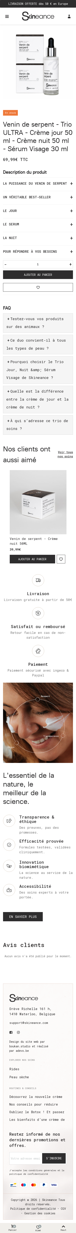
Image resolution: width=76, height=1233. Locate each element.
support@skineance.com (28, 1023)
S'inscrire (54, 1158)
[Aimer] (38, 287)
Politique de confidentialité (33, 1209)
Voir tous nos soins (65, 454)
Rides (14, 1069)
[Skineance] (38, 16)
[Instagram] (18, 1032)
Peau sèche (19, 1077)
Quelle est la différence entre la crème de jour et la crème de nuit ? (37, 399)
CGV (63, 1209)
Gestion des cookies (39, 1213)
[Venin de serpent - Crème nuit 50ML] (38, 502)
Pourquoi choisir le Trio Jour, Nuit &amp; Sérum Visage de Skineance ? (35, 369)
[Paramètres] (69, 16)
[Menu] (7, 16)
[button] (23, 916)
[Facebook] (11, 1032)
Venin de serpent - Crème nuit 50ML (34, 541)
